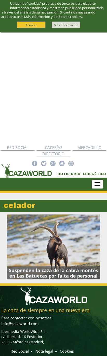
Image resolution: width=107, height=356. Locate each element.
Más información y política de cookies (53, 16)
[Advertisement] (53, 88)
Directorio (53, 153)
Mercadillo (89, 147)
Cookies (67, 351)
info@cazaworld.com (20, 323)
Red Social (18, 147)
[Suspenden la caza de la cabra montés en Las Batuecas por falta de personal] (53, 246)
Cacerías (53, 147)
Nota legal (44, 351)
